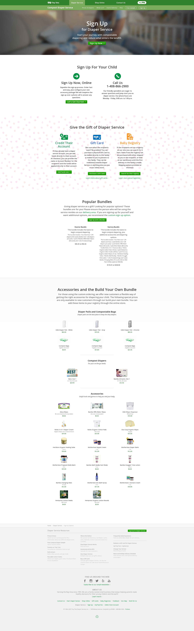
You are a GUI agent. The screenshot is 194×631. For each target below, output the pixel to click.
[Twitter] (97, 580)
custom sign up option (119, 215)
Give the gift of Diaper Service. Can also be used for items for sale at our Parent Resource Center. (95, 561)
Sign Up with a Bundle (97, 220)
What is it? (100, 8)
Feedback (116, 601)
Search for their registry (130, 174)
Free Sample (130, 8)
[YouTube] (109, 580)
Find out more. (89, 545)
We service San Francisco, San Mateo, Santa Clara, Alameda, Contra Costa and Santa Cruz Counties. (94, 538)
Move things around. (119, 550)
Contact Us (120, 2)
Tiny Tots (53, 2)
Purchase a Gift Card (97, 174)
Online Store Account (112, 605)
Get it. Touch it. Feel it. (56, 543)
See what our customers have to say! (58, 548)
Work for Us (133, 601)
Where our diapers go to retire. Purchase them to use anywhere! (61, 558)
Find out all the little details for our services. (126, 537)
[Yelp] (103, 580)
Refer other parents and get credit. (58, 553)
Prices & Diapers (88, 8)
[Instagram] (91, 580)
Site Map (124, 601)
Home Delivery (112, 8)
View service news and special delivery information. (125, 555)
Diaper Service (77, 2)
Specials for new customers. (89, 550)
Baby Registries (105, 601)
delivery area (89, 212)
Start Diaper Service (73, 601)
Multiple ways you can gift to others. (91, 555)
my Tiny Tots (142, 2)
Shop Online (99, 2)
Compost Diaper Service (60, 7)
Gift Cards (95, 601)
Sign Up (142, 8)
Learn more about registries (129, 178)
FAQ (121, 8)
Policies (127, 609)
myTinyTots (99, 605)
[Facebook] (84, 580)
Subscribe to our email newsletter (96, 584)
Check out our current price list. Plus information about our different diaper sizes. (61, 538)
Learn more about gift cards (96, 178)
